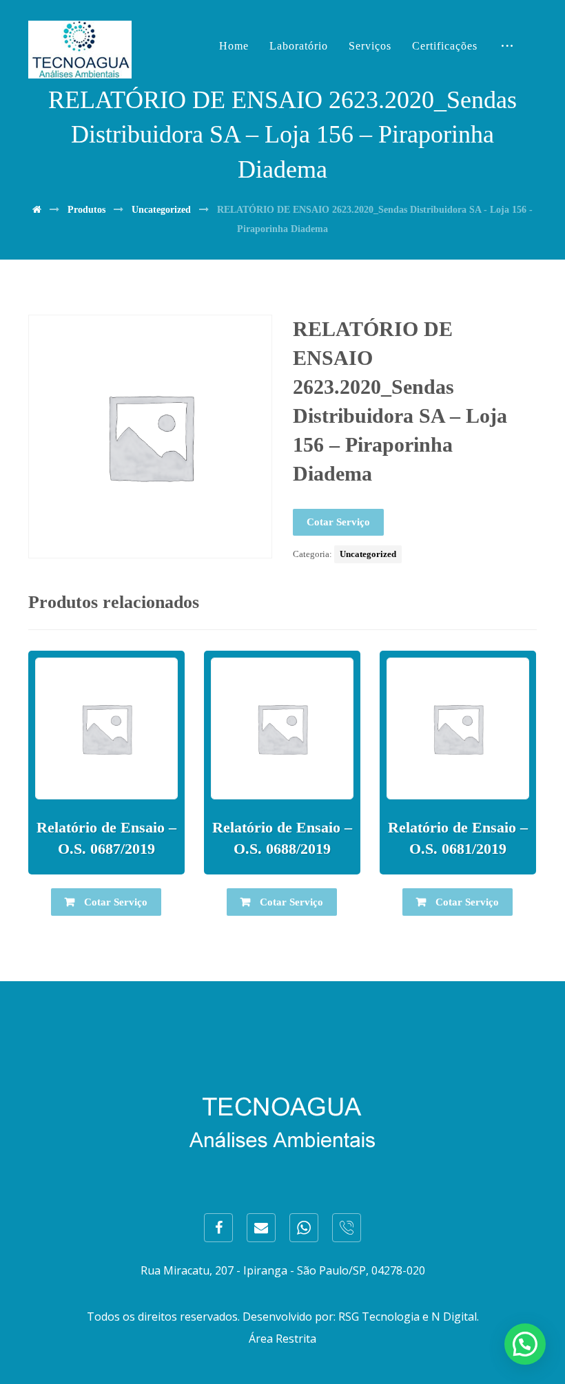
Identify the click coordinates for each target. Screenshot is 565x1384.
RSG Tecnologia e (383, 1316)
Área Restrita (282, 1338)
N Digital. (455, 1316)
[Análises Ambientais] (80, 49)
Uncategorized (368, 554)
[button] (525, 1344)
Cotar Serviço (338, 521)
